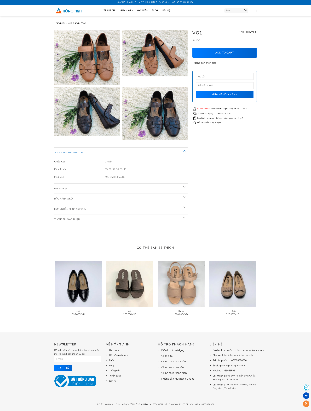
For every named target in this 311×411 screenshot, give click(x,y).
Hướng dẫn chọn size (204, 63)
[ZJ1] (129, 284)
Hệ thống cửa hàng (118, 355)
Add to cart (224, 52)
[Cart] (255, 10)
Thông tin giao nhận (67, 219)
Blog (155, 10)
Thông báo (114, 370)
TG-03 (181, 311)
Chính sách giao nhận (173, 361)
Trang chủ (59, 23)
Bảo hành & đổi (63, 198)
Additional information (68, 152)
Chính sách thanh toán (174, 373)
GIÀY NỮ (141, 10)
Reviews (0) (60, 188)
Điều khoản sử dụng (172, 350)
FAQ (111, 360)
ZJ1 (129, 311)
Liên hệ (166, 10)
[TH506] (232, 284)
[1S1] (78, 284)
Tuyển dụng (115, 375)
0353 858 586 (203, 108)
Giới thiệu (114, 350)
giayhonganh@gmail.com (232, 365)
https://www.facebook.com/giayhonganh (244, 350)
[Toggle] (184, 150)
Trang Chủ (110, 10)
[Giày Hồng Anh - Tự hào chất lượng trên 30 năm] (76, 10)
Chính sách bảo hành (173, 367)
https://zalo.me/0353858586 (232, 360)
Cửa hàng (73, 23)
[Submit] (245, 10)
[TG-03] (181, 284)
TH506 (232, 311)
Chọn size (167, 356)
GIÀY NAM (126, 10)
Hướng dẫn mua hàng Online (177, 379)
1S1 (78, 311)
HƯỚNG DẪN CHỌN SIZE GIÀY (70, 208)
